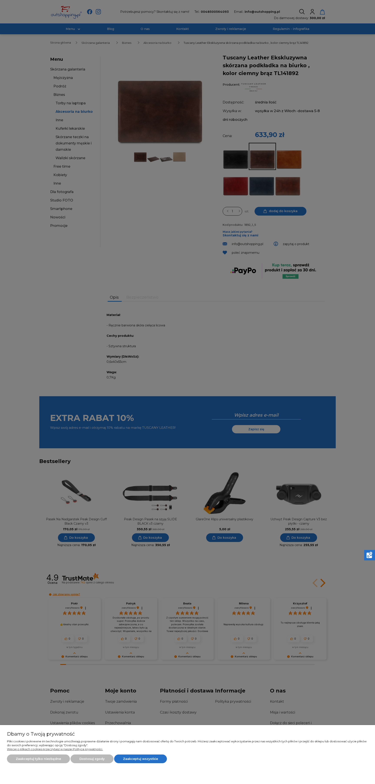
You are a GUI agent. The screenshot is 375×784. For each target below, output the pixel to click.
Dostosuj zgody (92, 759)
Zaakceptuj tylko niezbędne (38, 759)
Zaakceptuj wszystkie (140, 759)
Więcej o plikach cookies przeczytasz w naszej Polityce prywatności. (55, 749)
